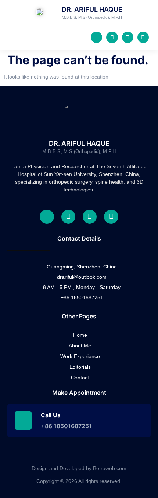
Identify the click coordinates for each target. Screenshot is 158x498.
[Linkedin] (143, 37)
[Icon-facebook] (96, 37)
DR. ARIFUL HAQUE (92, 9)
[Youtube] (127, 37)
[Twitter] (112, 37)
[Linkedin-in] (111, 217)
